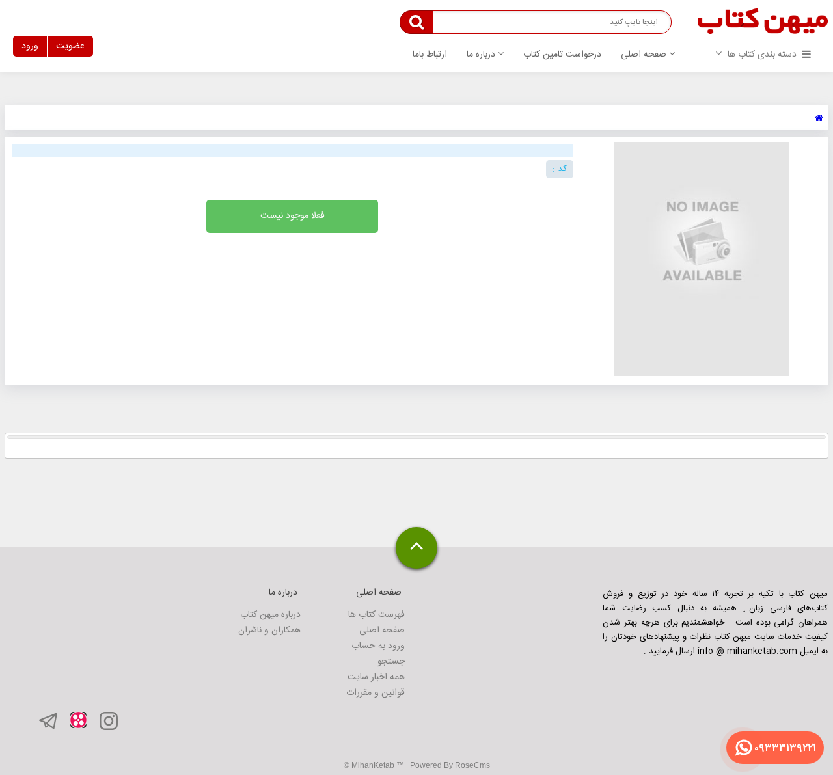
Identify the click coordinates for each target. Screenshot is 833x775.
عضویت (70, 46)
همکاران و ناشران (269, 630)
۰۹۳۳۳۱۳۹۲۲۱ (785, 748)
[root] (819, 118)
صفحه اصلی (645, 54)
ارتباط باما (430, 54)
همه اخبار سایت (376, 677)
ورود (29, 46)
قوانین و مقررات (375, 693)
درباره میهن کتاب (270, 615)
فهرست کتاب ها (376, 615)
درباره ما (482, 54)
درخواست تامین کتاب (562, 54)
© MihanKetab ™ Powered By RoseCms (417, 765)
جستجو (391, 662)
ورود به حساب (378, 646)
